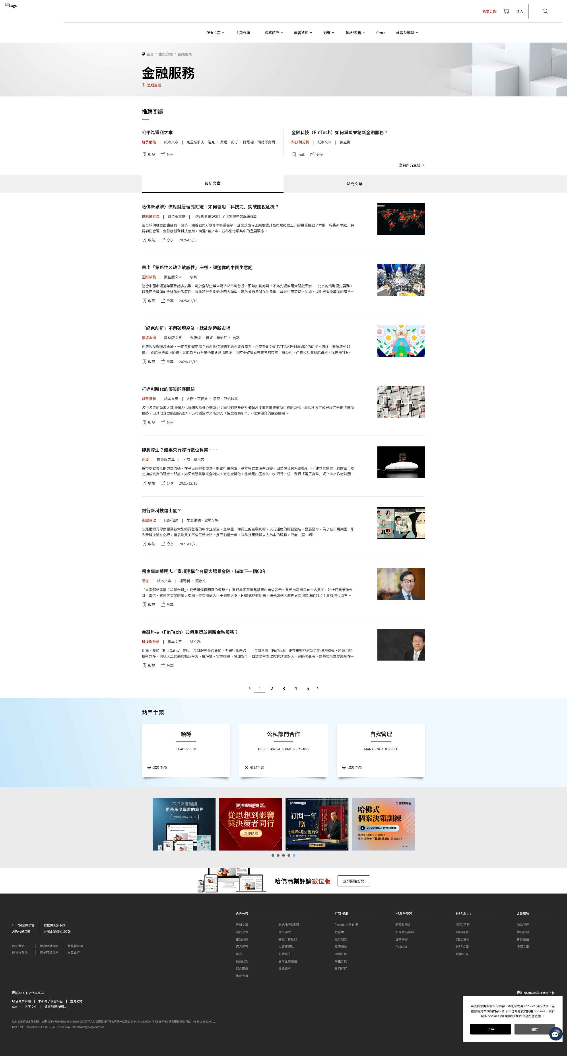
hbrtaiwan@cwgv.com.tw (88, 1027)
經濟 (145, 459)
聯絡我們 (523, 924)
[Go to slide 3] (283, 855)
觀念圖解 (242, 968)
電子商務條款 (49, 952)
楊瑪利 (184, 580)
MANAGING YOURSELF (381, 749)
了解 (490, 1029)
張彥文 (200, 580)
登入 (519, 11)
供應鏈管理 (150, 216)
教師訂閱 (341, 968)
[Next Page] (317, 688)
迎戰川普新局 (287, 939)
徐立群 (345, 142)
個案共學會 (403, 924)
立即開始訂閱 (353, 881)
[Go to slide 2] (278, 855)
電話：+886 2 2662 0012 (200, 1021)
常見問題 (523, 932)
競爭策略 (149, 142)
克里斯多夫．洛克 (200, 142)
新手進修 (284, 954)
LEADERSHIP (186, 749)
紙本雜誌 (341, 939)
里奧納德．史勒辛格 (203, 520)
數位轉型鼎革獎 (54, 925)
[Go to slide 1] (273, 855)
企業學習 (401, 939)
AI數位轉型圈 (21, 931)
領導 (145, 580)
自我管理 (381, 734)
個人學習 (242, 946)
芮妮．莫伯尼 (216, 337)
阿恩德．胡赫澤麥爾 (259, 142)
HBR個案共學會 (23, 925)
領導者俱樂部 (404, 932)
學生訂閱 (341, 961)
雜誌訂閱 (462, 932)
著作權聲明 (75, 946)
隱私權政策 (20, 952)
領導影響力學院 (55, 1006)
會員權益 (523, 939)
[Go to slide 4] (288, 855)
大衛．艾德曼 (197, 398)
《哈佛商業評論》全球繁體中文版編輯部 (225, 216)
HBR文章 (462, 946)
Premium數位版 (346, 924)
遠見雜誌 (76, 1001)
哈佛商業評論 (21, 1001)
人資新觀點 (286, 946)
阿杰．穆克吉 (193, 459)
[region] (283, 824)
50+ (14, 1006)
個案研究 (242, 961)
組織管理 (149, 520)
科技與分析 (300, 142)
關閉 (534, 1029)
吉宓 (236, 337)
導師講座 (284, 968)
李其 (193, 277)
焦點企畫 (242, 976)
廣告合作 (74, 952)
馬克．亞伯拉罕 (225, 398)
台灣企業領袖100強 (57, 931)
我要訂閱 (489, 11)
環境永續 (149, 337)
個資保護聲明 (49, 946)
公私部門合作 (283, 734)
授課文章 (523, 946)
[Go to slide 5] (294, 855)
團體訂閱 (341, 954)
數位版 (339, 932)
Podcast (401, 946)
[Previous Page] (249, 688)
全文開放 (284, 932)
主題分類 (242, 939)
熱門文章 (242, 932)
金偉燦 (195, 337)
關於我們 (18, 946)
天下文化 (31, 1006)
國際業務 (149, 277)
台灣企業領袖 (287, 961)
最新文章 (242, 924)
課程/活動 (463, 924)
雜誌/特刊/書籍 (288, 924)
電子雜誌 (341, 946)
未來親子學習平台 (50, 1001)
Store (380, 32)
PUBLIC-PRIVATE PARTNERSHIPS (283, 749)
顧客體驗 (149, 398)
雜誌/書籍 (463, 939)
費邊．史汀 (229, 142)
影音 (239, 954)
